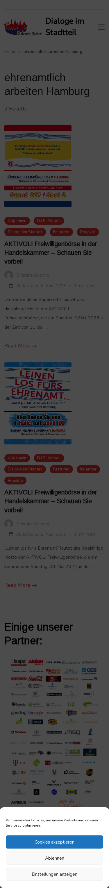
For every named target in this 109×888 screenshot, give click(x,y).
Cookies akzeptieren (54, 842)
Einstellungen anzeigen (54, 874)
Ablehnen (54, 858)
